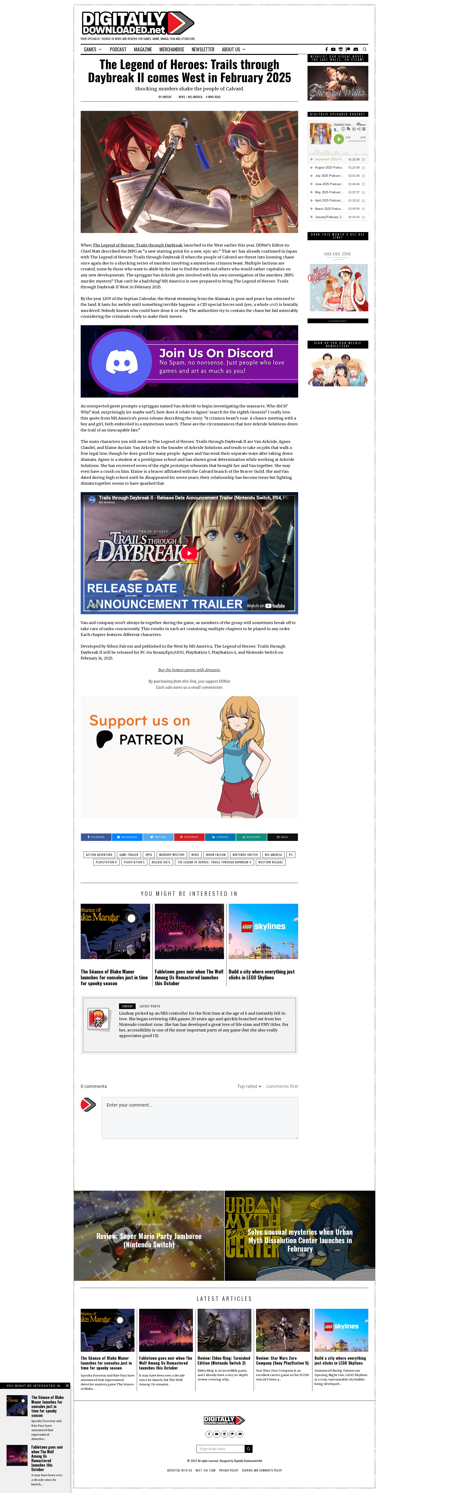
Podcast (118, 49)
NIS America (195, 97)
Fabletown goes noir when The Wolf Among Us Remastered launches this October (189, 977)
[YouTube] (333, 49)
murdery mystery (172, 855)
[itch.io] (340, 49)
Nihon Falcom (216, 855)
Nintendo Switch (245, 855)
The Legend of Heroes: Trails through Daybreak (138, 245)
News (182, 97)
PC (291, 855)
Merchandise (171, 49)
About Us (231, 49)
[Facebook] (326, 49)
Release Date (161, 862)
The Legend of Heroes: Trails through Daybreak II (214, 862)
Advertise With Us (179, 1470)
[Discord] (356, 49)
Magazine (143, 49)
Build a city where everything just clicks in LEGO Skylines (262, 974)
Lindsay (166, 97)
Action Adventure (99, 855)
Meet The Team (206, 1470)
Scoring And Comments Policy (262, 1470)
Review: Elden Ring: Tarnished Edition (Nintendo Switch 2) (224, 1360)
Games (90, 49)
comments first (282, 1086)
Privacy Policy (228, 1470)
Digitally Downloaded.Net (248, 1461)
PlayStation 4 (106, 862)
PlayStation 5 (134, 862)
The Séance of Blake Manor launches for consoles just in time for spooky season (114, 977)
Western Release (270, 862)
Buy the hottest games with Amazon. (189, 669)
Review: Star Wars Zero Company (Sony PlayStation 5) (282, 1360)
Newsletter (203, 49)
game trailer (128, 855)
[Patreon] (348, 49)
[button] (249, 1449)
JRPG (148, 855)
